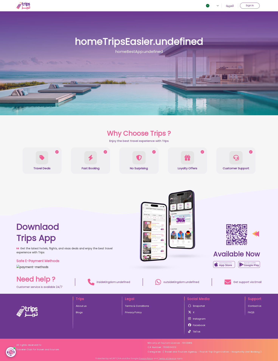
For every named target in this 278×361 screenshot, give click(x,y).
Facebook (199, 325)
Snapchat (199, 306)
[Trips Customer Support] (11, 352)
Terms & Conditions (137, 306)
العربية (230, 5)
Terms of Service (167, 358)
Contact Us (254, 306)
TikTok (196, 331)
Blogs (79, 312)
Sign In (250, 5)
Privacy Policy (133, 312)
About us (81, 306)
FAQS (251, 312)
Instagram (199, 319)
